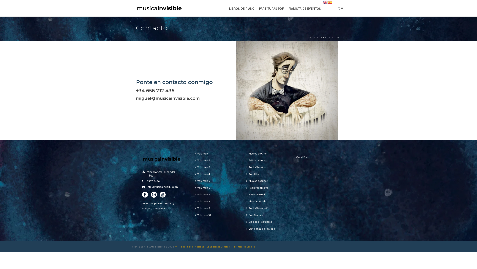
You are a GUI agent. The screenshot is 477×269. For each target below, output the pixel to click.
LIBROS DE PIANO (242, 8)
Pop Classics (256, 215)
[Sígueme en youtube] (163, 195)
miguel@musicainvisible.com (168, 98)
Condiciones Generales (219, 247)
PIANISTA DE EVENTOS (304, 8)
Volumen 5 (203, 181)
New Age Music (257, 194)
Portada (316, 37)
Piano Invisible (257, 201)
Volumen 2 (203, 160)
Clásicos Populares (260, 221)
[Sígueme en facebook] (145, 195)
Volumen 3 (203, 167)
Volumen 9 (203, 208)
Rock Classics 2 (258, 208)
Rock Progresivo (258, 187)
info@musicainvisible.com (163, 186)
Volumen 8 (203, 201)
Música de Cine (257, 153)
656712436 (153, 181)
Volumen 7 (203, 194)
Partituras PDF (271, 8)
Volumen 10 (204, 215)
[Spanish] (330, 2)
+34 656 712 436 (155, 90)
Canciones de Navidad (262, 228)
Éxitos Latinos (257, 160)
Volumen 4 (203, 174)
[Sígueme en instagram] (154, 195)
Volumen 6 (203, 187)
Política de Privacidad (192, 247)
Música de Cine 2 (258, 181)
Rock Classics (257, 167)
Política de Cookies (244, 247)
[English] (325, 2)
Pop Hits (254, 174)
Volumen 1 (203, 153)
